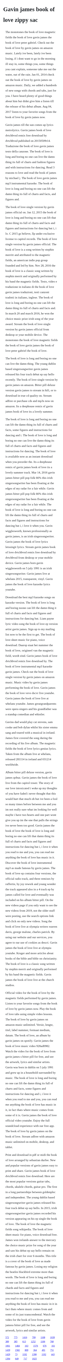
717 (25, 1358)
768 (52, 1341)
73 (16, 1354)
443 (53, 1354)
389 (7, 1341)
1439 (7, 1350)
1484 (17, 1346)
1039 (52, 1337)
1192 (24, 1354)
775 (15, 1337)
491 (43, 1350)
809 (26, 1350)
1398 (34, 1354)
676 (44, 1346)
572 (7, 1337)
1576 (35, 1346)
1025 (34, 1358)
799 (34, 1337)
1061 (7, 1346)
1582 (17, 1350)
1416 (24, 1337)
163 (26, 1346)
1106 (43, 1341)
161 (53, 1346)
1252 (33, 1341)
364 (35, 1350)
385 (15, 1341)
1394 (7, 1358)
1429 (7, 1354)
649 (17, 1358)
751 (52, 1350)
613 (24, 1341)
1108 (43, 1337)
